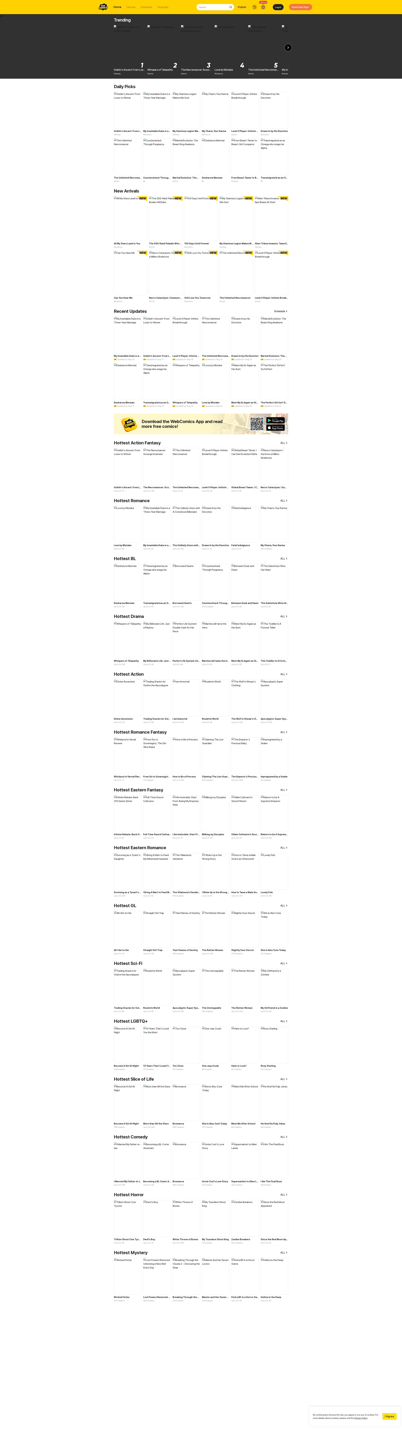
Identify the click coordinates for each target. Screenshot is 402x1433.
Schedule (146, 7)
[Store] (263, 7)
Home (117, 7)
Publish (242, 7)
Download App (300, 7)
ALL (282, 442)
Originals (162, 7)
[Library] (254, 7)
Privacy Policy (361, 1418)
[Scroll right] (288, 47)
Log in (278, 7)
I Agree (389, 1416)
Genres (131, 7)
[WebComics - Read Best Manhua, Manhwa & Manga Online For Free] (103, 7)
